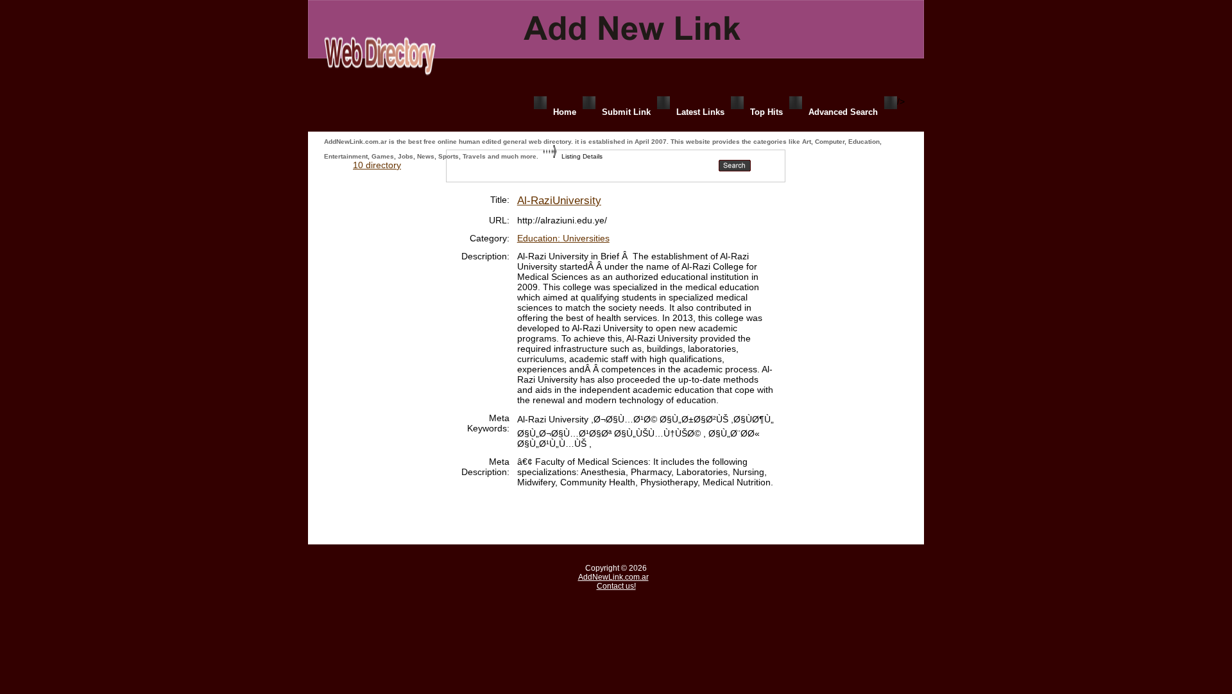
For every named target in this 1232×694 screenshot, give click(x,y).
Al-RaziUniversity (559, 201)
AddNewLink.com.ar (613, 577)
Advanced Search (843, 112)
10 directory (377, 165)
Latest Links (700, 112)
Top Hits (766, 112)
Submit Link (626, 112)
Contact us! (616, 586)
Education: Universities (563, 238)
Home (564, 112)
